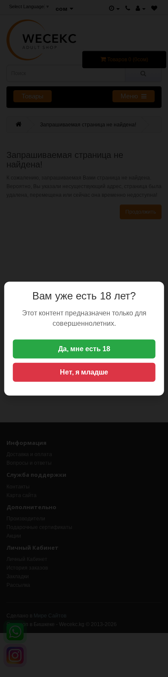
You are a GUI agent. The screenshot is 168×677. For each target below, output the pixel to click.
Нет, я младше (84, 372)
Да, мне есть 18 (84, 349)
